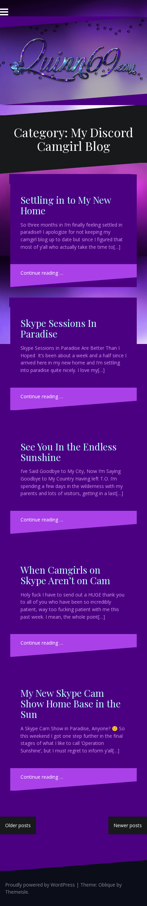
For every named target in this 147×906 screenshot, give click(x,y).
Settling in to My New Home (66, 205)
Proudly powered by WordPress (40, 884)
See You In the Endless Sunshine (69, 451)
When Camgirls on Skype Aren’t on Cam (65, 575)
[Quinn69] (73, 60)
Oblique (106, 884)
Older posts (18, 825)
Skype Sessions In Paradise (59, 328)
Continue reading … (42, 273)
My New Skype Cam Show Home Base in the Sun (71, 703)
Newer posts (127, 825)
